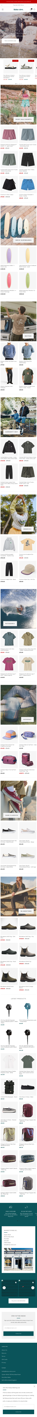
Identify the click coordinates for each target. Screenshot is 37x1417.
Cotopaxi (27, 719)
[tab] (17, 83)
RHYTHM (28, 336)
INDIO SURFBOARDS (23, 240)
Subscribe (18, 1411)
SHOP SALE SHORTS (24, 119)
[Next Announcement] (35, 5)
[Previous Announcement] (2, 5)
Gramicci (28, 529)
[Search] (34, 9)
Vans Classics (11, 815)
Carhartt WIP (11, 432)
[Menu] (3, 9)
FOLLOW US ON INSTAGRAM (18, 1300)
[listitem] (18, 1)
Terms (3, 1356)
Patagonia (10, 623)
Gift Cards (4, 1359)
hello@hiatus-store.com (8, 1371)
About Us (4, 1350)
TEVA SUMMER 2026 (10, 40)
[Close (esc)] (34, 1386)
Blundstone (26, 911)
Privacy (4, 1362)
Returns (4, 1353)
